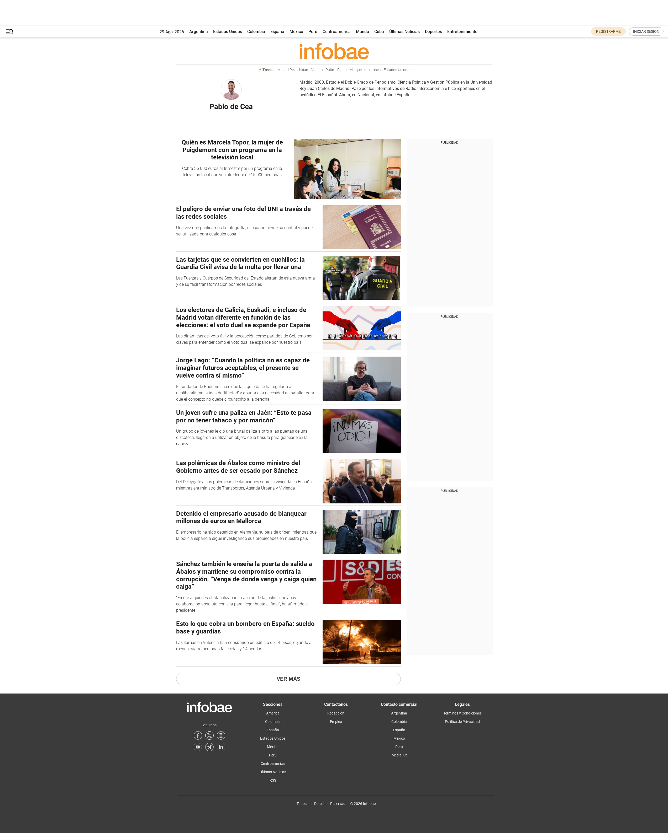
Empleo (336, 721)
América (273, 713)
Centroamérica (337, 31)
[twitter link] (209, 735)
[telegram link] (209, 747)
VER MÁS (288, 679)
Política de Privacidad (462, 721)
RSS (273, 780)
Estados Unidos (227, 31)
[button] (9, 31)
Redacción (335, 713)
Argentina (198, 31)
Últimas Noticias (404, 31)
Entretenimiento (462, 31)
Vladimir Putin (322, 70)
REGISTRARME (608, 31)
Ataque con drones (365, 70)
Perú (312, 31)
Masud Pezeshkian (292, 70)
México (296, 31)
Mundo (362, 31)
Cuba (379, 31)
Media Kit (399, 755)
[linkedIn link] (221, 747)
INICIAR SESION (646, 31)
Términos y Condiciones (462, 713)
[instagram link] (221, 735)
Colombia (256, 31)
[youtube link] (198, 747)
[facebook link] (198, 735)
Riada (342, 70)
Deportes (433, 31)
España (277, 31)
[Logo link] (334, 51)
